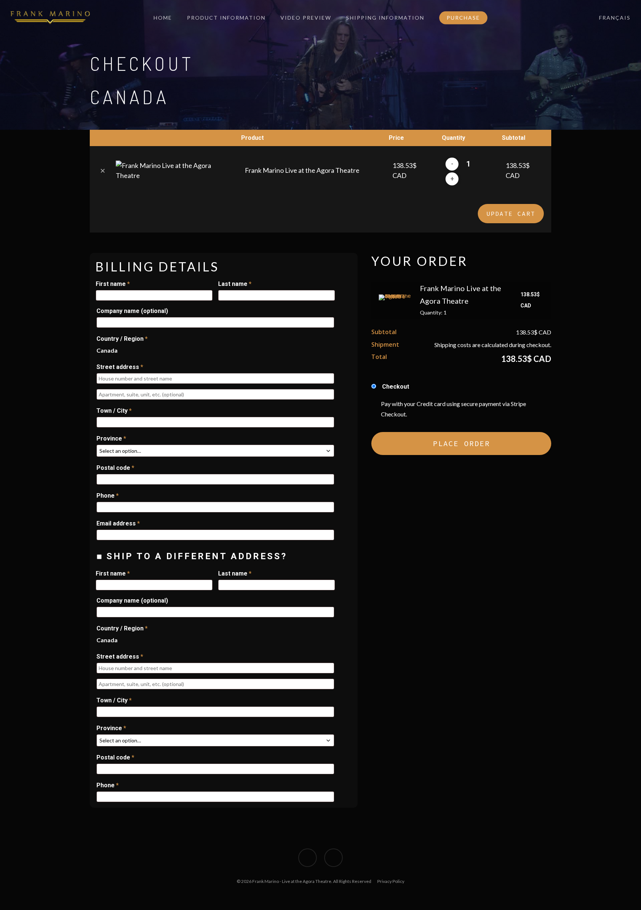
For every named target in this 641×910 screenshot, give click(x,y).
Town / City (114, 410)
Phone (107, 495)
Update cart (510, 213)
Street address (119, 366)
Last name (235, 283)
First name (113, 283)
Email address (118, 523)
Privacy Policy (390, 881)
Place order (461, 443)
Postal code (115, 467)
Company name (132, 310)
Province (111, 438)
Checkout (395, 386)
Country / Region (122, 338)
